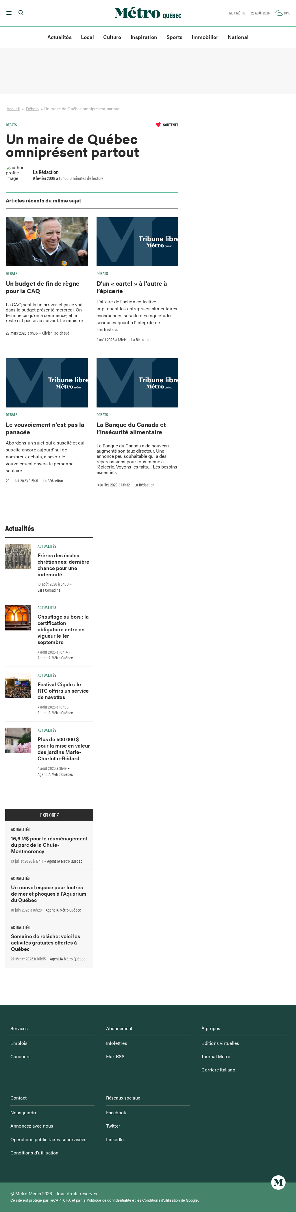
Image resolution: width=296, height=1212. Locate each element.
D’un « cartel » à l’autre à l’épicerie (132, 287)
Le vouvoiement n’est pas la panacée (45, 428)
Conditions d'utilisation (161, 1200)
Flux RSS (115, 1056)
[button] (8, 13)
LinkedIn (115, 1139)
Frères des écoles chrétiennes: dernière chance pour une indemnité (63, 564)
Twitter (113, 1125)
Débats (32, 108)
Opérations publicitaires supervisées (48, 1139)
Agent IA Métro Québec (55, 658)
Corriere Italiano (218, 1069)
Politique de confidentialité (109, 1200)
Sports (174, 36)
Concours (20, 1056)
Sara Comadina (49, 590)
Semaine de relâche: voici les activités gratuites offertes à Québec (45, 942)
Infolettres (116, 1043)
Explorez (49, 815)
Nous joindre (23, 1112)
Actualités (59, 36)
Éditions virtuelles (220, 1043)
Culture (112, 36)
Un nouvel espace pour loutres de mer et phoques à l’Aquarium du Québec (48, 893)
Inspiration (144, 36)
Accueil (13, 108)
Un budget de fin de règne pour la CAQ (42, 287)
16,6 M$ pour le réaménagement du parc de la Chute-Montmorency (49, 845)
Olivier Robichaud (55, 333)
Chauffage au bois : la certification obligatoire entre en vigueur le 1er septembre (63, 629)
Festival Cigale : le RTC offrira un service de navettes (63, 690)
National (238, 36)
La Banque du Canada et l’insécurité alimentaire (131, 428)
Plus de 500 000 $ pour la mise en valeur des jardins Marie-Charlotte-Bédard (64, 748)
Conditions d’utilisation (34, 1152)
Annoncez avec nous (31, 1125)
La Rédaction (46, 172)
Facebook (116, 1112)
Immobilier (205, 36)
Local (87, 36)
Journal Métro (215, 1056)
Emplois (18, 1043)
